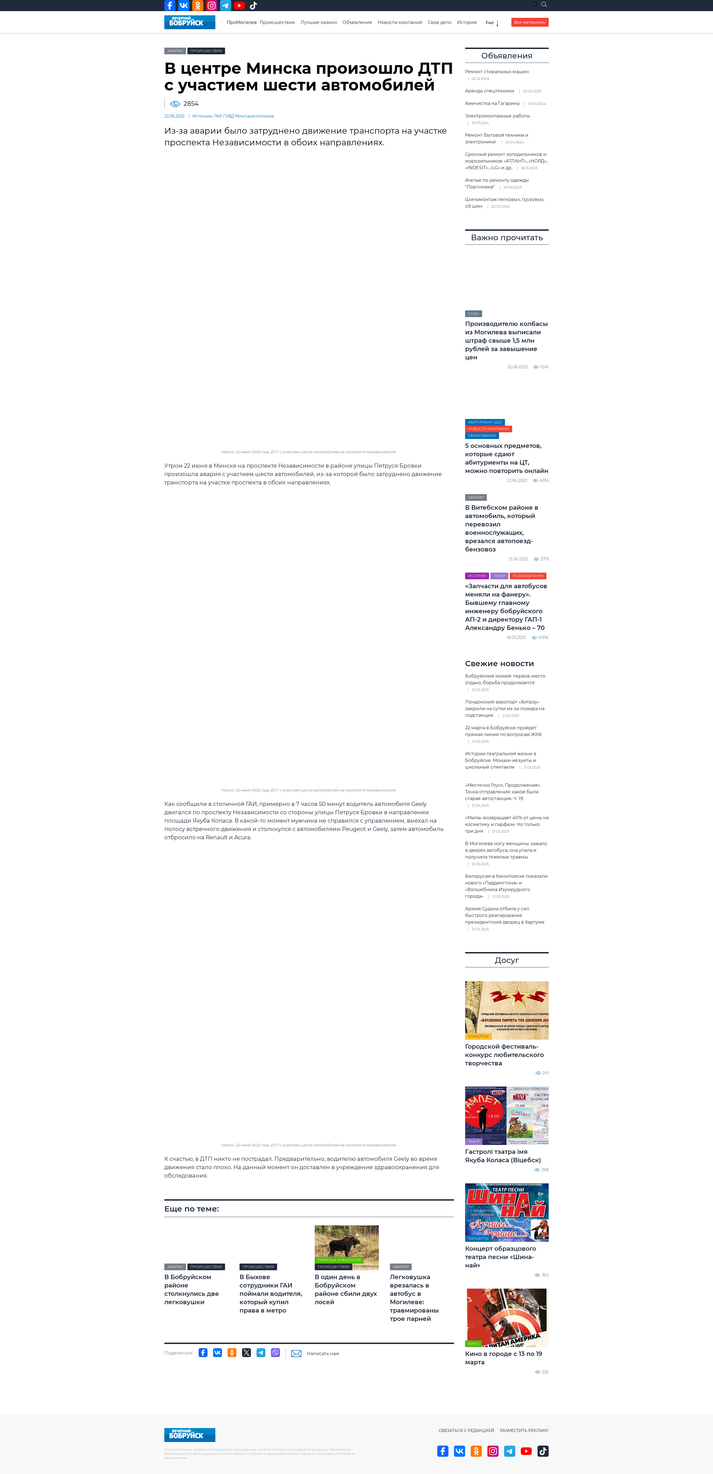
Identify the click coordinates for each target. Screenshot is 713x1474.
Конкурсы (478, 1036)
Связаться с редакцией (466, 1430)
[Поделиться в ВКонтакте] (217, 1352)
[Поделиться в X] (246, 1352)
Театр (473, 1141)
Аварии (175, 51)
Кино (473, 1343)
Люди (499, 576)
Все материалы (530, 22)
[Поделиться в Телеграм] (261, 1352)
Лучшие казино (319, 22)
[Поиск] (544, 4)
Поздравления (528, 576)
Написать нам (323, 1353)
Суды (473, 314)
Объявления (357, 22)
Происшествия (277, 22)
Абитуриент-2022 (485, 422)
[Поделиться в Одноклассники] (232, 1352)
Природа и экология (339, 1260)
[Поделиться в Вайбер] (275, 1352)
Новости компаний (400, 22)
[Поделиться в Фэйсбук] (203, 1352)
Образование (482, 435)
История (467, 22)
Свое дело (439, 22)
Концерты (478, 1238)
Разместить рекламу (524, 1430)
